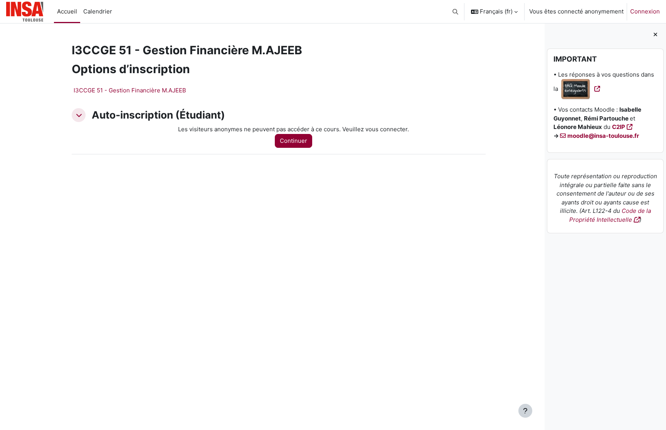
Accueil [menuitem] (67, 11)
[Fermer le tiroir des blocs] (655, 35)
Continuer (293, 140)
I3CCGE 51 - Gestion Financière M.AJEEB (130, 90)
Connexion (645, 11)
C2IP (618, 127)
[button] (456, 11)
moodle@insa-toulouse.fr (603, 135)
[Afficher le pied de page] (525, 411)
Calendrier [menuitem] (97, 11)
